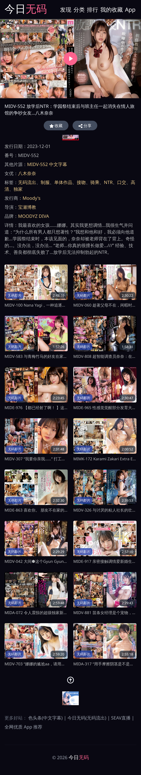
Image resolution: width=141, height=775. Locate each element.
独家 (18, 189)
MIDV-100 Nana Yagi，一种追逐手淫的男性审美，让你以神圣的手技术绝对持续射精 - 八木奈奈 (36, 305)
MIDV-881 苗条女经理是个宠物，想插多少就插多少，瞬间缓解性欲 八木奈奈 (104, 612)
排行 (92, 9)
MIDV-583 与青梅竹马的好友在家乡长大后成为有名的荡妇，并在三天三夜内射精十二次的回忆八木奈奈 (36, 356)
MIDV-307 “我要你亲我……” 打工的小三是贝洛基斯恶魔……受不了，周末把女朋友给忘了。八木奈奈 (36, 458)
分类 (79, 9)
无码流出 (27, 182)
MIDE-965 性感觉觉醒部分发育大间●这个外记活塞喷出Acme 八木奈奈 (104, 407)
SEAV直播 (121, 718)
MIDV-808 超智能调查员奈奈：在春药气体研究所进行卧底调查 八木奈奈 (104, 356)
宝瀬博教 (27, 207)
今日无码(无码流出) (86, 718)
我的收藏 (111, 9)
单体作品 (63, 182)
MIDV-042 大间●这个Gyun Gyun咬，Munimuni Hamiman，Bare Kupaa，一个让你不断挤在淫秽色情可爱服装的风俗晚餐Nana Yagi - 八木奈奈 (36, 561)
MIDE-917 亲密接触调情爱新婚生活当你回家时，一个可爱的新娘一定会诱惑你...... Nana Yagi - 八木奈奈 (104, 561)
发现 (65, 9)
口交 (121, 182)
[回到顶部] (70, 680)
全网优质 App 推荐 (23, 727)
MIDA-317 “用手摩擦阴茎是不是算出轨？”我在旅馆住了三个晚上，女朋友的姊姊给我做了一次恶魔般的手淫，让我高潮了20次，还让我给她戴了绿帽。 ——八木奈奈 (104, 663)
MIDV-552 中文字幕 (47, 164)
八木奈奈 (27, 173)
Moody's (31, 198)
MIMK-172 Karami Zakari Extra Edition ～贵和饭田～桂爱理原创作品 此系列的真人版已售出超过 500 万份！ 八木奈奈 (104, 458)
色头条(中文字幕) (45, 718)
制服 (45, 182)
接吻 (81, 182)
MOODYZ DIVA (33, 216)
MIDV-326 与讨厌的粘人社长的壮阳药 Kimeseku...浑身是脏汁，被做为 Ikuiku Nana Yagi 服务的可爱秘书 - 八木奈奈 (104, 510)
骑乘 (94, 182)
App (130, 9)
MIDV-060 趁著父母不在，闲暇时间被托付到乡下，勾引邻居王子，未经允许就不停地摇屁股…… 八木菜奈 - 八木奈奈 (104, 305)
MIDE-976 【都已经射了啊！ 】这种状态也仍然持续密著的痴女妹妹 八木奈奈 (36, 407)
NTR (108, 182)
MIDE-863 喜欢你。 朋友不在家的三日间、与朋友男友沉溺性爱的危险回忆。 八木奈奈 (36, 510)
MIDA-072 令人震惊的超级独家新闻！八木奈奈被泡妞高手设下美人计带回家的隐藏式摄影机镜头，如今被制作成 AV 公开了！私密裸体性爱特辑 (36, 612)
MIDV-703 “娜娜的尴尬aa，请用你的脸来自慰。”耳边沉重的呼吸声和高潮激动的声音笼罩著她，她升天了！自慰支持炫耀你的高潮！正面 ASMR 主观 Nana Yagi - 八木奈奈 (36, 663)
